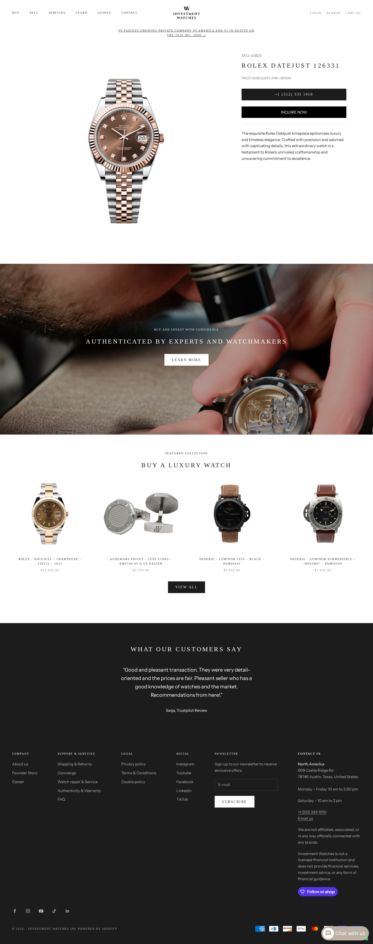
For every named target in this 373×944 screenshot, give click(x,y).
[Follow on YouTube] (41, 911)
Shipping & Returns (75, 764)
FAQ (61, 799)
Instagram (185, 764)
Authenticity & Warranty (79, 790)
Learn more (186, 360)
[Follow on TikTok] (54, 911)
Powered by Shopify (97, 928)
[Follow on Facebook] (14, 911)
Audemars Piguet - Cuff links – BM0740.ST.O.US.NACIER (141, 561)
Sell (34, 12)
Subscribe (234, 802)
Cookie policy (133, 781)
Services (57, 12)
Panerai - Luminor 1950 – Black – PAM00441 (231, 561)
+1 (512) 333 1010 (294, 94)
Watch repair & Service (78, 781)
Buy (16, 12)
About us (20, 764)
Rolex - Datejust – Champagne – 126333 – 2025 (50, 561)
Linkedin (184, 790)
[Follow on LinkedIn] (67, 911)
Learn (82, 12)
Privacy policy (133, 764)
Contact (129, 12)
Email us (305, 818)
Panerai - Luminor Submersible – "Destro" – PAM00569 (322, 561)
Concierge (67, 772)
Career (18, 781)
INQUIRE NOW (294, 112)
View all (186, 587)
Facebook (184, 781)
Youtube (183, 772)
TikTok (182, 799)
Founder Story (24, 772)
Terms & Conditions (138, 772)
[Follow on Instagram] (27, 911)
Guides (104, 12)
